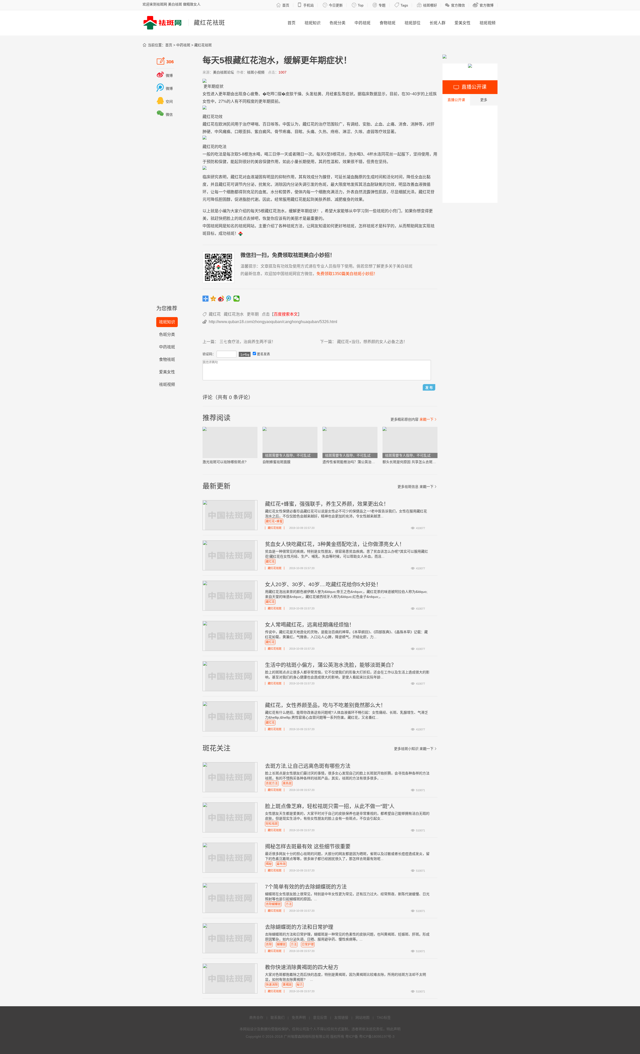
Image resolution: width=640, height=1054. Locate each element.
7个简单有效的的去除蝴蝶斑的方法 (306, 886)
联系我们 (277, 1017)
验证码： (209, 354)
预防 (210, 162)
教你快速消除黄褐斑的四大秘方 (301, 967)
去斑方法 (272, 783)
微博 (164, 76)
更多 (483, 100)
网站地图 (363, 1017)
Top (358, 5)
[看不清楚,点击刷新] (244, 354)
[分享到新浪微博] (221, 299)
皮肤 (290, 94)
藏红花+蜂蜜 (274, 521)
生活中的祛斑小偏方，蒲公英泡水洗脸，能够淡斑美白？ (330, 665)
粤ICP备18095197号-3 (376, 1036)
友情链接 (341, 1017)
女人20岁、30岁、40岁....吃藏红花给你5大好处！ (323, 584)
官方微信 (455, 5)
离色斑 (287, 783)
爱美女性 (462, 23)
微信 (164, 115)
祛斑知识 (312, 23)
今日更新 (332, 5)
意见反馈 (320, 1017)
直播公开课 (456, 100)
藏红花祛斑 (203, 45)
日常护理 (308, 944)
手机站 (305, 5)
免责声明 (299, 1017)
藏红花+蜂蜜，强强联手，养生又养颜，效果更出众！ (327, 504)
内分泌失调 (296, 184)
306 (165, 61)
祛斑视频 (488, 23)
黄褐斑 (287, 984)
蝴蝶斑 (281, 944)
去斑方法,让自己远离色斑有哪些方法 (307, 766)
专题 (379, 5)
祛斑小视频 (255, 72)
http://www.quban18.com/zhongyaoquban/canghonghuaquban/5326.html (273, 322)
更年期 (210, 86)
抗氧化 (264, 184)
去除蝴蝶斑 (273, 904)
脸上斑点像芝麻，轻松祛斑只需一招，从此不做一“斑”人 (329, 806)
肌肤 (382, 192)
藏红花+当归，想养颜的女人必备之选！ (372, 342)
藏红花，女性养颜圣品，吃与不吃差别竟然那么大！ (325, 705)
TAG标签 (384, 1017)
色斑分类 (338, 23)
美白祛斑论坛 (223, 72)
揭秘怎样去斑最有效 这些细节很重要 (307, 846)
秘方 (300, 984)
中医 (286, 124)
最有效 (281, 864)
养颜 (326, 199)
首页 (282, 5)
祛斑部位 (412, 23)
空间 (164, 102)
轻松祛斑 (272, 823)
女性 (206, 94)
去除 (269, 944)
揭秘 (269, 864)
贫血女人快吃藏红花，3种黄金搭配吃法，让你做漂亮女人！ (334, 544)
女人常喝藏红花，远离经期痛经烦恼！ (309, 624)
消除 (278, 184)
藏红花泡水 (234, 314)
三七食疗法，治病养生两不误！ (248, 342)
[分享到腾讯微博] (229, 299)
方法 (289, 904)
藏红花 (208, 117)
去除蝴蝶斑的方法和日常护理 (299, 927)
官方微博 (483, 5)
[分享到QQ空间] (213, 299)
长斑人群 (438, 23)
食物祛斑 (388, 23)
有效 (306, 177)
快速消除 (272, 984)
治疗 (246, 124)
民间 (230, 124)
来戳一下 (429, 419)
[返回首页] (240, 233)
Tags (401, 5)
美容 (258, 162)
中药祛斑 (362, 23)
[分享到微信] (237, 299)
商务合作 (256, 1017)
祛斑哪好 (427, 5)
